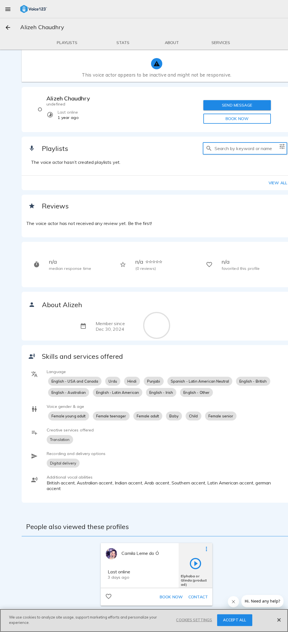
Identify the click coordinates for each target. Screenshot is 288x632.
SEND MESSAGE (237, 105)
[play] (195, 563)
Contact (198, 596)
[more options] (206, 548)
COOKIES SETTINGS (194, 620)
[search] (209, 148)
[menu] (8, 9)
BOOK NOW (237, 118)
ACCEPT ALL (234, 620)
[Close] (279, 620)
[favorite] (108, 596)
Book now (171, 596)
